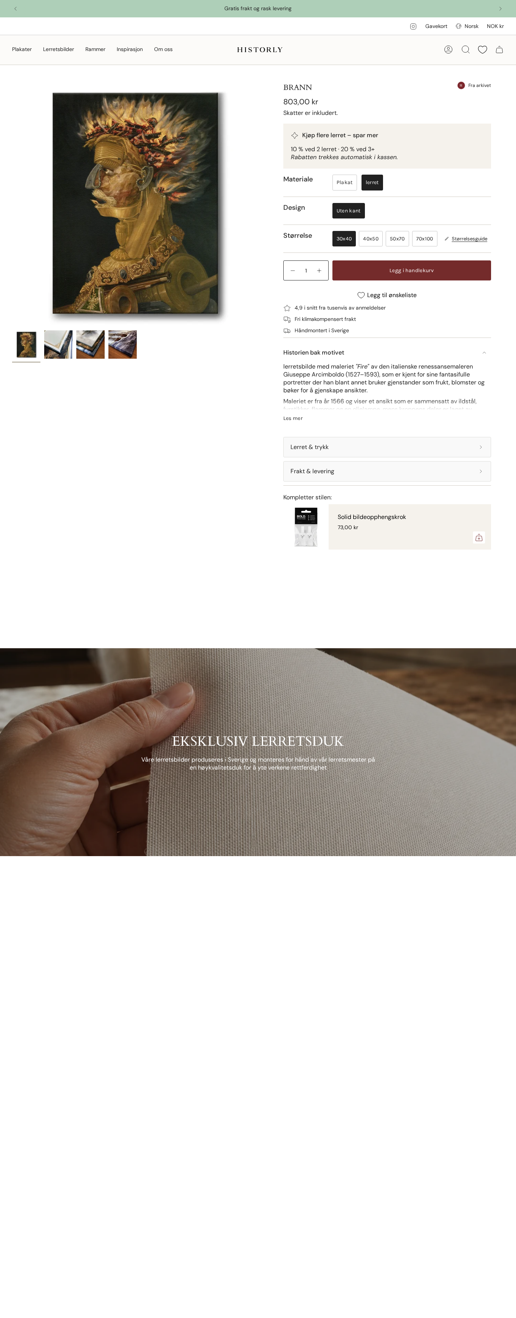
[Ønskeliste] (482, 49)
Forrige (12, 203)
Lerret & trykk (309, 447)
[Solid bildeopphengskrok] (306, 527)
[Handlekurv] (499, 49)
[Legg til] (479, 537)
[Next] (500, 8)
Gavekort (436, 26)
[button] (21, 49)
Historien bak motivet (313, 352)
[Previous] (15, 8)
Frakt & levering (312, 471)
